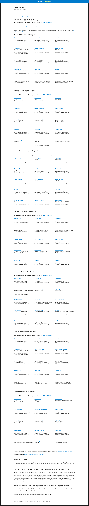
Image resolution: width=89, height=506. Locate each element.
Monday (21, 26)
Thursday (35, 26)
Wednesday (30, 26)
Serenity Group (58, 37)
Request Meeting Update (36, 501)
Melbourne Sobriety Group (19, 140)
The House (37, 260)
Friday (39, 26)
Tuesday (25, 26)
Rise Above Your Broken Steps (41, 409)
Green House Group (38, 168)
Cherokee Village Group (39, 48)
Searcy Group (57, 260)
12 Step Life (43, 501)
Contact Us (48, 501)
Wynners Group (17, 129)
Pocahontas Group (18, 48)
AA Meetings (53, 7)
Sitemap (30, 501)
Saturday (42, 26)
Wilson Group (57, 69)
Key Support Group (59, 58)
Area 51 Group (37, 320)
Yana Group (57, 320)
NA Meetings (60, 7)
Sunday (46, 26)
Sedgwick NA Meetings (28, 454)
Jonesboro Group (17, 37)
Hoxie (61, 451)
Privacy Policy (21, 501)
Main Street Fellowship (59, 168)
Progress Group (17, 260)
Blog (74, 7)
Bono (59, 451)
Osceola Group (37, 189)
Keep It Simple (17, 108)
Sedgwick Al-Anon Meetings (38, 454)
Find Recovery (19, 8)
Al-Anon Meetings (68, 7)
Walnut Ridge (65, 451)
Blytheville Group (17, 69)
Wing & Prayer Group (59, 48)
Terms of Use (26, 501)
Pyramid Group (58, 370)
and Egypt (70, 451)
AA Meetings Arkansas (33, 16)
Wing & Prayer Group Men (60, 420)
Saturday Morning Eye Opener (61, 349)
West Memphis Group (59, 140)
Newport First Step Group (39, 349)
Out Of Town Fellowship (39, 140)
